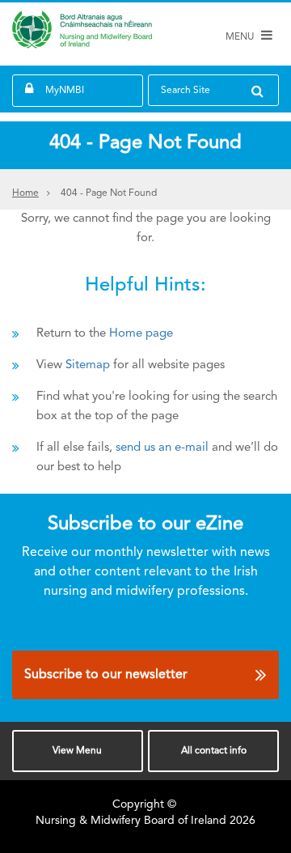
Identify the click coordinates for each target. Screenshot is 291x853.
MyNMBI (64, 90)
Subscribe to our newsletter (106, 674)
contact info (214, 751)
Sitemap (87, 365)
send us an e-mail (162, 448)
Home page (141, 334)
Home (25, 193)
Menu (77, 751)
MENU (241, 37)
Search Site (185, 90)
